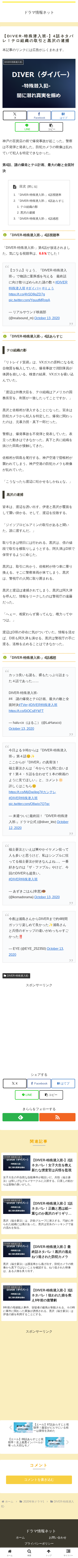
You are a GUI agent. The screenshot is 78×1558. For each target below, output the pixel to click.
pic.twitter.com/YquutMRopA (29, 300)
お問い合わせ (57, 1537)
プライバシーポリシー (39, 1543)
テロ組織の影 (29, 206)
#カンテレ (48, 792)
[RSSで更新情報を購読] (57, 1117)
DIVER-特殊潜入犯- (18, 975)
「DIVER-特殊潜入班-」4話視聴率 (39, 194)
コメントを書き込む (39, 1479)
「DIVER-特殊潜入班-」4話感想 (37, 218)
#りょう (48, 288)
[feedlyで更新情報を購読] (20, 1117)
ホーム (20, 1537)
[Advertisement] (39, 1027)
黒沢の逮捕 (27, 212)
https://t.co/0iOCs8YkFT (26, 711)
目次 (22, 186)
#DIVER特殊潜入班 (42, 705)
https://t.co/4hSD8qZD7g (27, 294)
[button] (51, 127)
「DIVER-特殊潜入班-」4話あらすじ (40, 200)
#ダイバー (33, 288)
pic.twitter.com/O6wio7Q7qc (29, 804)
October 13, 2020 (47, 318)
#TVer (23, 705)
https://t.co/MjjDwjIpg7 (25, 792)
